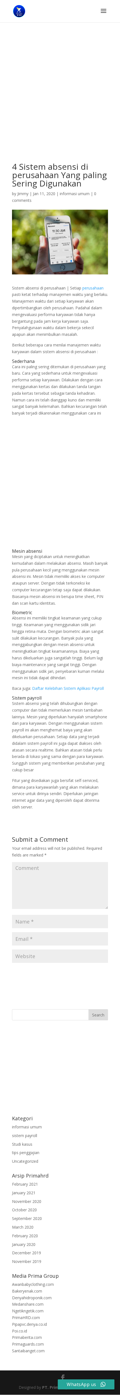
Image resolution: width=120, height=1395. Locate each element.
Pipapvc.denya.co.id (29, 1324)
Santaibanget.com (28, 1350)
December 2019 (26, 1252)
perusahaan (93, 288)
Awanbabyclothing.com (33, 1284)
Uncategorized (25, 1161)
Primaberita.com (27, 1337)
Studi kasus (22, 1144)
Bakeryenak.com (27, 1291)
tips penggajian (25, 1152)
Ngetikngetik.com (28, 1310)
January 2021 (23, 1192)
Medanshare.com (28, 1304)
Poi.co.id (19, 1331)
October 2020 (24, 1209)
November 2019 (26, 1261)
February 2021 (25, 1184)
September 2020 (27, 1218)
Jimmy (22, 193)
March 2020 (22, 1227)
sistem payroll (24, 1135)
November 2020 (26, 1201)
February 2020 (25, 1235)
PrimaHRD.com (26, 1317)
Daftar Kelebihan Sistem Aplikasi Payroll (68, 688)
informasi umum (75, 193)
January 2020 (23, 1244)
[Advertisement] (60, 100)
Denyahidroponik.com (32, 1297)
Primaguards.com (28, 1344)
